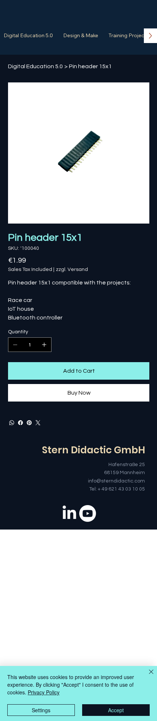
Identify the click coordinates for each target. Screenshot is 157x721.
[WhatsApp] (11, 422)
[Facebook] (20, 422)
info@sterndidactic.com (116, 481)
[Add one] (44, 344)
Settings (41, 710)
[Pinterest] (29, 422)
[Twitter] (38, 422)
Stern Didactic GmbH (93, 450)
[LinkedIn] (69, 513)
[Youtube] (87, 513)
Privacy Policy (44, 692)
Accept (116, 710)
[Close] (147, 676)
